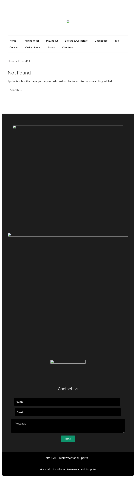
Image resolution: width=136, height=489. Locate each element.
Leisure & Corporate (76, 40)
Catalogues (101, 40)
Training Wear (31, 40)
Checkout (67, 47)
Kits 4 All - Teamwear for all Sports (67, 458)
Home (13, 40)
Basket (51, 47)
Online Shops (32, 47)
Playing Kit (52, 40)
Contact (14, 47)
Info (117, 40)
